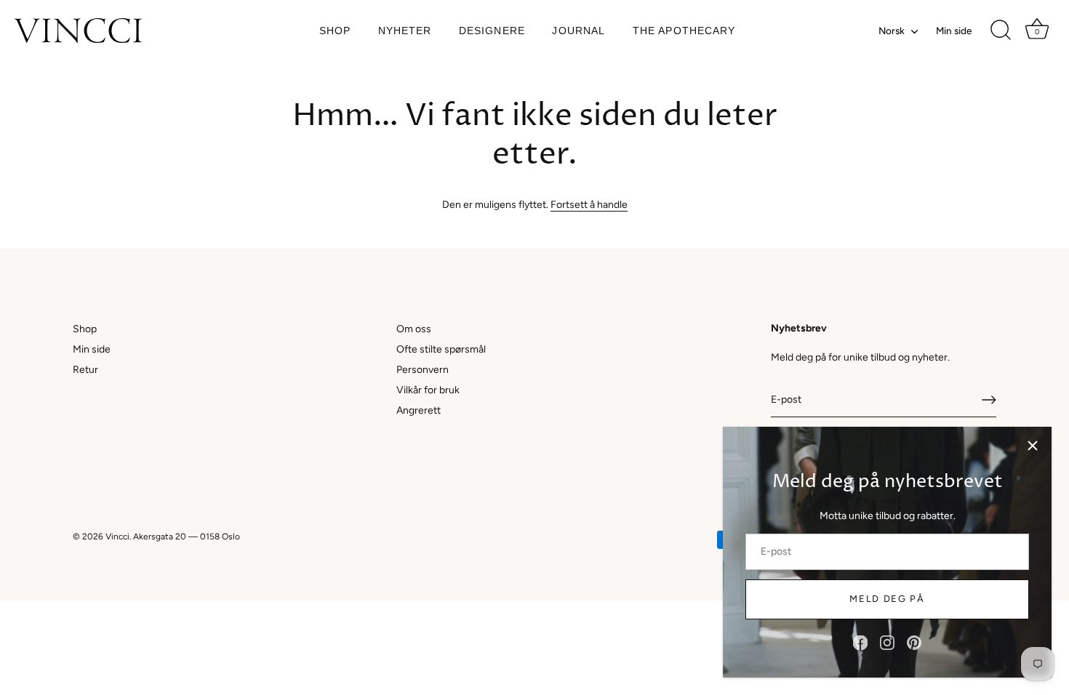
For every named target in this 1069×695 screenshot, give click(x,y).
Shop (335, 30)
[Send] (989, 400)
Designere (492, 30)
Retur (85, 369)
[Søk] (1001, 31)
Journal (578, 30)
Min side (954, 30)
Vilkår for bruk (428, 390)
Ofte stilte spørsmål (441, 349)
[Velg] (1033, 446)
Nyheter (405, 30)
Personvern (422, 369)
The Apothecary (684, 30)
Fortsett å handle (589, 204)
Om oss (413, 329)
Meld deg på (887, 598)
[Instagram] (887, 642)
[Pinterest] (914, 642)
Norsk (891, 30)
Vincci (117, 536)
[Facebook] (860, 642)
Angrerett (418, 410)
